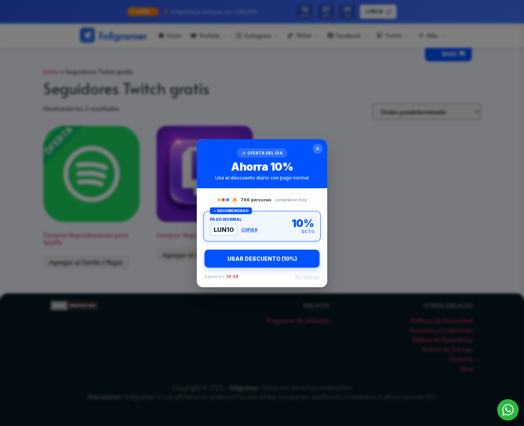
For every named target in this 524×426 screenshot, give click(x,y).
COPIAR (249, 229)
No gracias (307, 277)
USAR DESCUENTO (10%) (262, 258)
